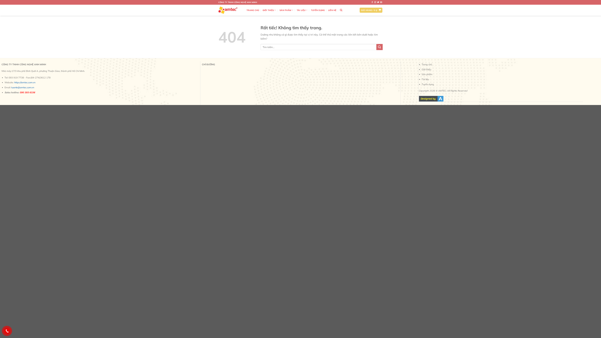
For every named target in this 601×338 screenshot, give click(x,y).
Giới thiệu (268, 10)
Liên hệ (332, 10)
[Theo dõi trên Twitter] (378, 2)
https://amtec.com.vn (24, 82)
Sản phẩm (285, 10)
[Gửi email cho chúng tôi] (381, 2)
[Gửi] (379, 47)
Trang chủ (253, 10)
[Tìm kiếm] (341, 10)
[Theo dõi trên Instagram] (375, 2)
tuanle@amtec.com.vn (22, 87)
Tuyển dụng (318, 10)
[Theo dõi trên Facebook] (372, 2)
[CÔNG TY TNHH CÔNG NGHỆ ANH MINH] (230, 10)
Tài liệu (301, 10)
